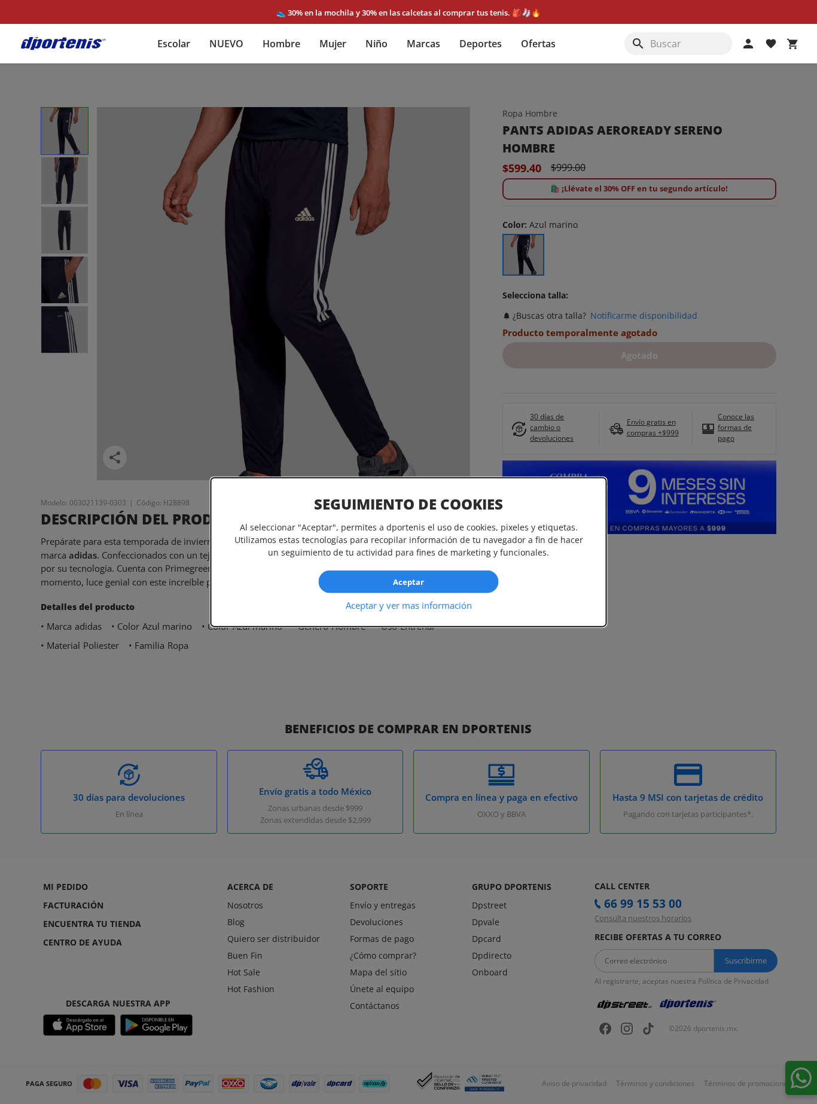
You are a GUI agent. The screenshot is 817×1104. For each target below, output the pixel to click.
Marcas (423, 43)
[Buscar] (638, 44)
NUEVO (226, 43)
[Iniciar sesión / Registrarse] (748, 43)
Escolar (173, 43)
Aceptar (408, 581)
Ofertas (538, 43)
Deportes (480, 43)
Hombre (281, 43)
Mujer (332, 43)
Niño (376, 43)
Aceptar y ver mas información (409, 605)
